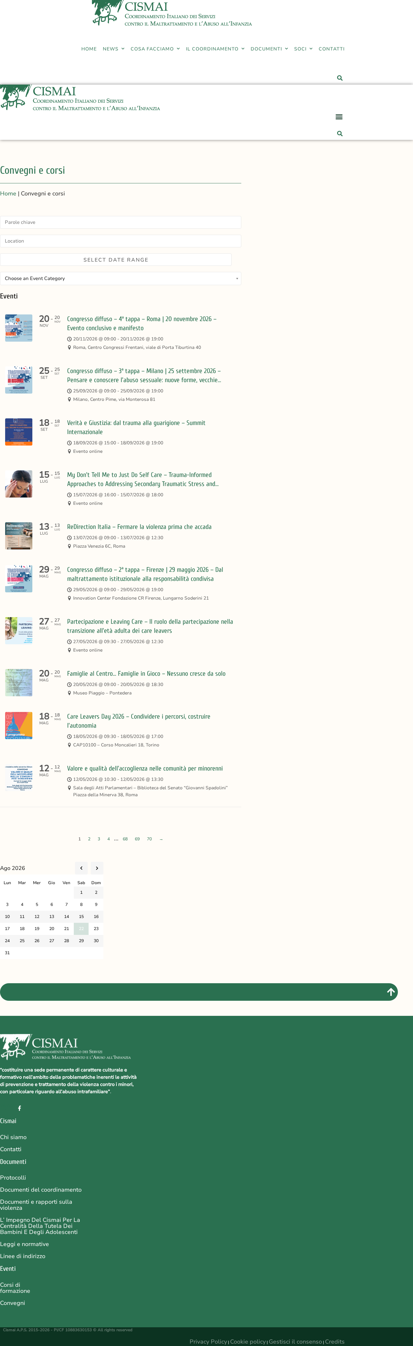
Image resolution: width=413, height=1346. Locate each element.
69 (137, 839)
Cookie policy (248, 1342)
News (111, 49)
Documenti (266, 49)
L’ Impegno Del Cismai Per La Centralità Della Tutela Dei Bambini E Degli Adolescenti (40, 1226)
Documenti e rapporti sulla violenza (36, 1205)
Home (89, 49)
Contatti (332, 49)
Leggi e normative (24, 1244)
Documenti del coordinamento (41, 1190)
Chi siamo (13, 1137)
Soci (300, 49)
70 (149, 839)
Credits (335, 1342)
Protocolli (13, 1178)
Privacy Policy (208, 1342)
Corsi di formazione (15, 1288)
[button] (339, 73)
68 (125, 839)
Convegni (12, 1303)
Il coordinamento (212, 49)
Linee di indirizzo (22, 1256)
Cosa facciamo (152, 49)
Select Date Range (115, 259)
